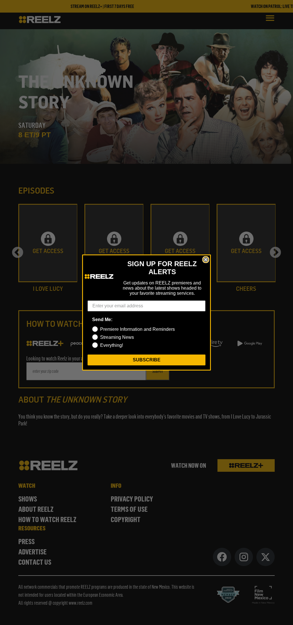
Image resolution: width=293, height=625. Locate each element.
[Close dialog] (206, 259)
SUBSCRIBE (147, 359)
